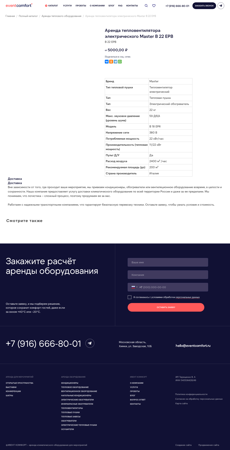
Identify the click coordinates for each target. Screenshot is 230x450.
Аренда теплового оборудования (61, 15)
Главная (10, 15)
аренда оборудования (73, 377)
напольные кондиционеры (76, 395)
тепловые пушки (70, 412)
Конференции (13, 391)
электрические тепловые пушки (79, 425)
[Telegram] (115, 61)
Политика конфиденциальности (191, 394)
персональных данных (188, 297)
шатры (9, 395)
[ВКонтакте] (107, 61)
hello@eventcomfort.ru (193, 345)
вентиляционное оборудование (79, 391)
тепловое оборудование (75, 387)
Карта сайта (181, 403)
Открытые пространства (19, 383)
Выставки (11, 387)
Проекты (135, 391)
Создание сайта (183, 445)
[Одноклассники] (111, 61)
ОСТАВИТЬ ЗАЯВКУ (166, 307)
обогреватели (69, 421)
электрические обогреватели (77, 400)
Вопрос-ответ (138, 400)
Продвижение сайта (208, 445)
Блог (132, 395)
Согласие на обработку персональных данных (199, 398)
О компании (136, 383)
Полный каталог (28, 15)
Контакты (135, 404)
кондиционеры (69, 383)
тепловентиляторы (72, 408)
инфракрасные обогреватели (77, 404)
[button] (204, 5)
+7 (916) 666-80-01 (177, 5)
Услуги (134, 387)
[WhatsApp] (120, 61)
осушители (67, 429)
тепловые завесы (70, 416)
